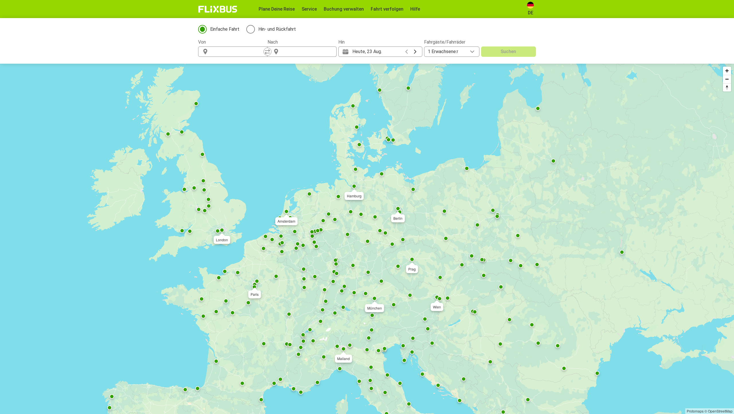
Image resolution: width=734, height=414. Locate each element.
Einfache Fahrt (224, 29)
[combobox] (238, 51)
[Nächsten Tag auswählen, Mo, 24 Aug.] (415, 51)
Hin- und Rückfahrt (277, 29)
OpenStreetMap (720, 411)
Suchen (508, 51)
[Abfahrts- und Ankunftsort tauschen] (267, 52)
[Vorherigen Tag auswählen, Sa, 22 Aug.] (406, 51)
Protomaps (695, 411)
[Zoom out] (727, 79)
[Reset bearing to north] (727, 87)
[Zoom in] (727, 71)
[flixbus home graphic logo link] (218, 9)
